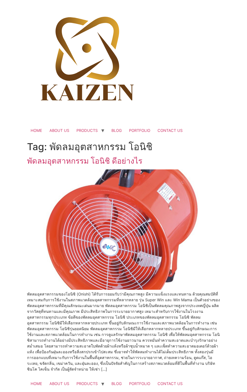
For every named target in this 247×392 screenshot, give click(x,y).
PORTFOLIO (139, 130)
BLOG (116, 130)
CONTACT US (170, 130)
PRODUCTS (87, 130)
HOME (36, 130)
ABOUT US (59, 130)
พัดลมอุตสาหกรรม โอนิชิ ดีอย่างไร (84, 161)
